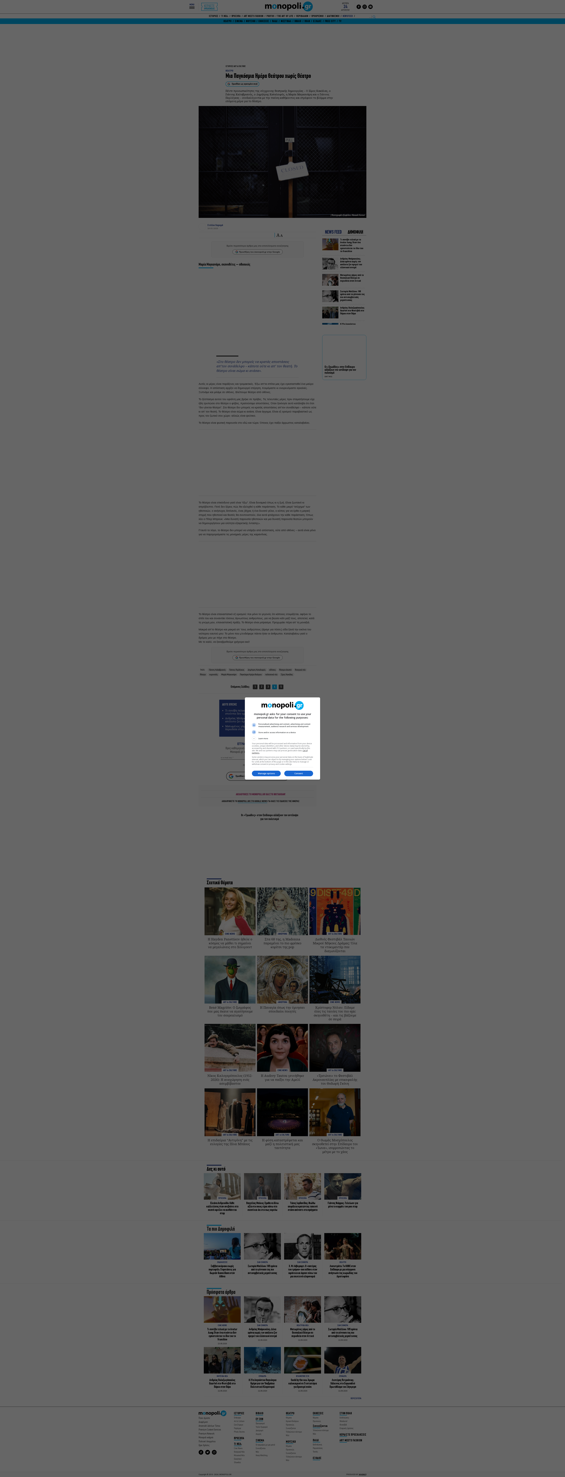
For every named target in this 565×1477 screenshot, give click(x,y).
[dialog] (282, 738)
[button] (282, 739)
